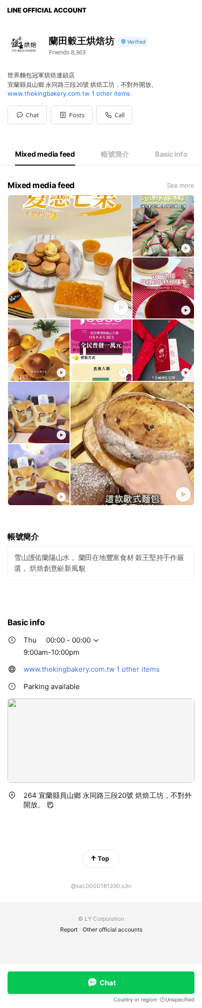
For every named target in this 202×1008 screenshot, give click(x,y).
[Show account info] (133, 42)
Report (69, 929)
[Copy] (50, 805)
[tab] (45, 154)
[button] (72, 115)
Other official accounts (112, 929)
